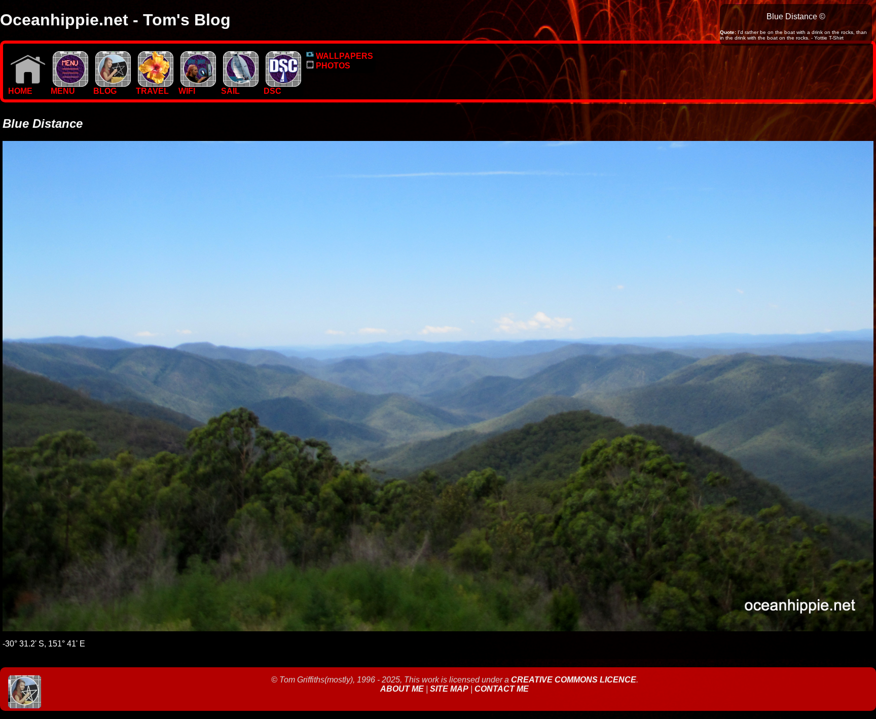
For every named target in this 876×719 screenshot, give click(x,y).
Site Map (449, 689)
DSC (272, 91)
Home (20, 91)
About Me (403, 689)
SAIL (230, 91)
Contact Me (501, 689)
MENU (63, 91)
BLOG (105, 91)
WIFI (186, 91)
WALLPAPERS (343, 56)
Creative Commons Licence (573, 679)
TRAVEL (152, 91)
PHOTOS (332, 65)
